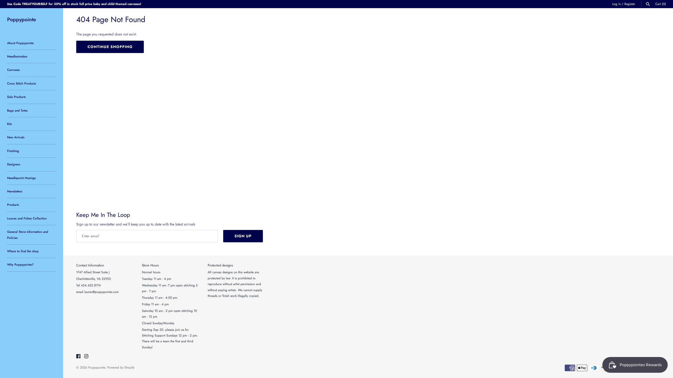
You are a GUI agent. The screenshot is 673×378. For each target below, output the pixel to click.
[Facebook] (78, 357)
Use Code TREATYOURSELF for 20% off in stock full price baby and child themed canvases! (74, 4)
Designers (13, 164)
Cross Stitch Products (21, 83)
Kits (9, 124)
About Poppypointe (20, 43)
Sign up (243, 236)
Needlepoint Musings (21, 178)
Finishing (13, 151)
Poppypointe (96, 367)
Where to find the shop (23, 251)
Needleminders (17, 56)
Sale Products (16, 96)
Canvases (13, 69)
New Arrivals (15, 137)
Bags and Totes (17, 110)
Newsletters (14, 191)
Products (13, 204)
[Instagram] (86, 357)
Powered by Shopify (120, 367)
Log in (616, 4)
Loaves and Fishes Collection (27, 218)
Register (629, 4)
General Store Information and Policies (27, 234)
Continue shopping (110, 46)
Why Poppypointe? (20, 264)
